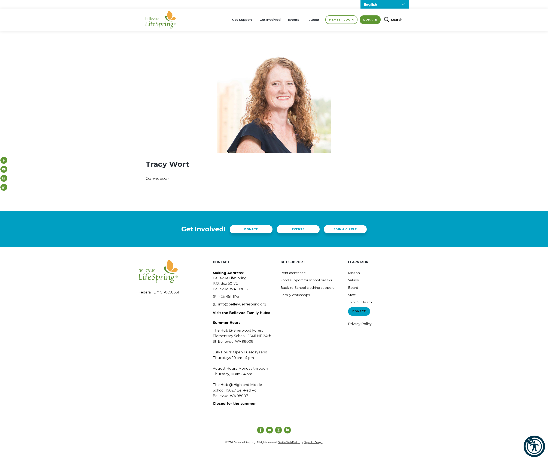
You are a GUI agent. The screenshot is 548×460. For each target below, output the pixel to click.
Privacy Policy (360, 324)
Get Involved (270, 20)
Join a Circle (345, 229)
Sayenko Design (313, 442)
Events (293, 20)
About (314, 20)
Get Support (242, 20)
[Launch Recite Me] (534, 446)
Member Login (341, 19)
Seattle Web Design (289, 442)
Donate (370, 19)
